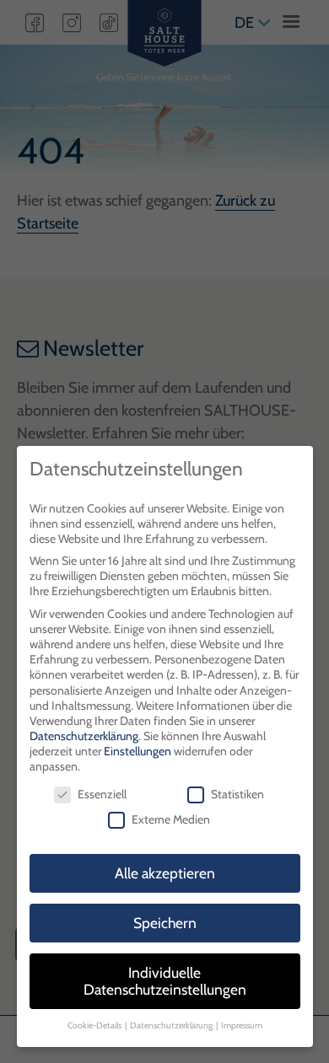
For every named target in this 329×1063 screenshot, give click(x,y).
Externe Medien (171, 819)
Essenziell (102, 794)
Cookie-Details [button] (95, 1025)
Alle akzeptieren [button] (165, 873)
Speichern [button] (165, 922)
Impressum (241, 1025)
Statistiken (237, 794)
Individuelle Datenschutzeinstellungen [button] (165, 981)
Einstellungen (137, 751)
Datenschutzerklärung (84, 736)
